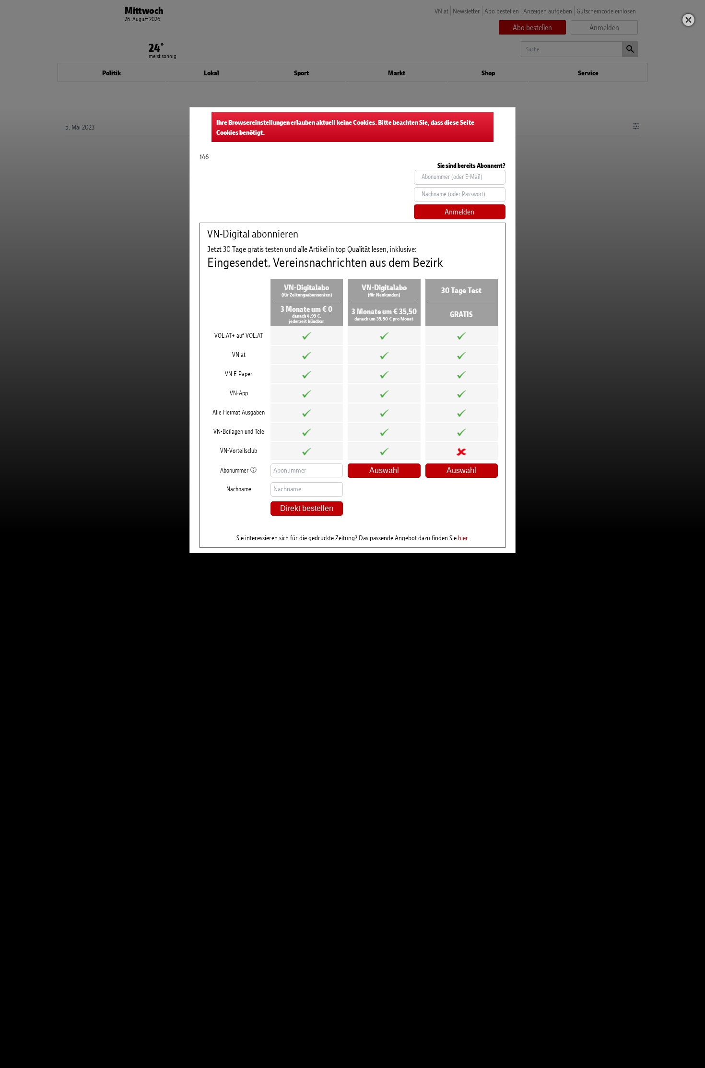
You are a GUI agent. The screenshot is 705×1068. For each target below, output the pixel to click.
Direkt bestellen (306, 508)
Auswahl (384, 470)
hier (463, 537)
